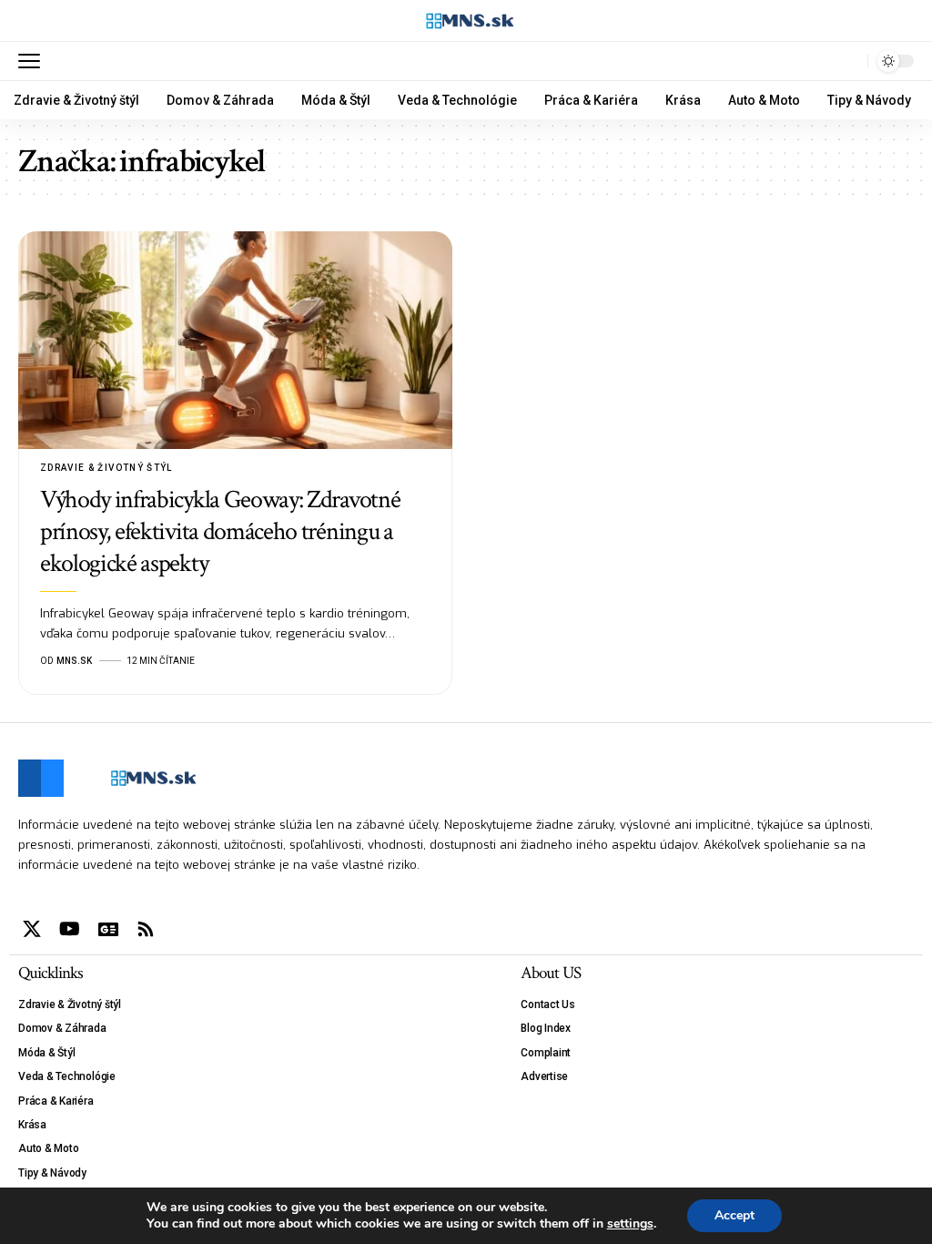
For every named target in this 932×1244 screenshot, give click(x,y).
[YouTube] (70, 928)
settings (630, 1224)
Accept (734, 1215)
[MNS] (466, 21)
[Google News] (108, 928)
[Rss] (145, 928)
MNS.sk (74, 661)
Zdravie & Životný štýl (106, 468)
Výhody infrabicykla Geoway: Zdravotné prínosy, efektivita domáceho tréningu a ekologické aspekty (220, 531)
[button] (33, 61)
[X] (32, 928)
